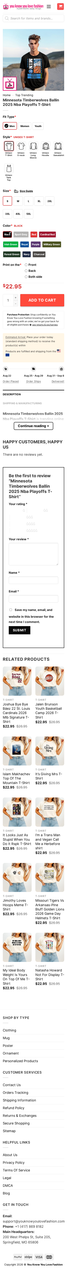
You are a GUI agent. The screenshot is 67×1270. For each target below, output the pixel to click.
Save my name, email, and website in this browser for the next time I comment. (31, 616)
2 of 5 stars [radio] (35, 510)
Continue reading (32, 426)
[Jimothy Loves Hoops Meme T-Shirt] (17, 877)
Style (7, 137)
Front (32, 265)
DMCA (8, 1186)
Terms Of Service (16, 1170)
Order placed (11, 381)
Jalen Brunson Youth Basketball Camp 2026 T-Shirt (48, 710)
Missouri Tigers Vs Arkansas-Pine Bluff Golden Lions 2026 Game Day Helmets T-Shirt (49, 909)
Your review (19, 539)
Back (32, 271)
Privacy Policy (14, 1162)
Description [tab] (12, 394)
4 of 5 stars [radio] (18, 524)
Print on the (12, 265)
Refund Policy (13, 1108)
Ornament (11, 1053)
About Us (10, 1155)
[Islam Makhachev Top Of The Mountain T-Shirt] (17, 750)
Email (14, 591)
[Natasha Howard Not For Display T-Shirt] (49, 947)
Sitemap (9, 1131)
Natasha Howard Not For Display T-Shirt (49, 974)
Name (14, 572)
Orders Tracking (15, 1093)
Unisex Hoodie (45, 154)
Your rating (18, 504)
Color (7, 225)
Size (7, 191)
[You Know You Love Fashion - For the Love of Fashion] (23, 7)
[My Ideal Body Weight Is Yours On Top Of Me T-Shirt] (17, 947)
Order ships (33, 381)
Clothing (9, 1030)
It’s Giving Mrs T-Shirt (48, 776)
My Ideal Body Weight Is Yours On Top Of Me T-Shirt (16, 976)
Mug (6, 1038)
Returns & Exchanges (19, 1116)
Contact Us (12, 1085)
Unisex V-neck (21, 154)
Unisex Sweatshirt (58, 154)
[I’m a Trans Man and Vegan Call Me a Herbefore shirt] (49, 811)
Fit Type (9, 117)
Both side (35, 277)
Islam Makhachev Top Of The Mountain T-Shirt (16, 778)
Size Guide (26, 190)
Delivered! (58, 381)
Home (7, 95)
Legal (7, 1178)
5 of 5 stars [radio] (18, 531)
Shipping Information (19, 1100)
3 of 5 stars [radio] (18, 517)
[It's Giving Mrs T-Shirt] (49, 750)
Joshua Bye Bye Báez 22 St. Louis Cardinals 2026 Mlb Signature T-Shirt (16, 713)
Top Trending (24, 95)
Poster (8, 1046)
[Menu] (48, 6)
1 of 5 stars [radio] (15, 510)
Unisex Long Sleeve (33, 155)
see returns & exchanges (45, 324)
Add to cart (42, 300)
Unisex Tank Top (8, 177)
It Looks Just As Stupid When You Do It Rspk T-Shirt (17, 839)
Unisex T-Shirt (8, 154)
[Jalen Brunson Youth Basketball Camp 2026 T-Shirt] (49, 681)
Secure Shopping (16, 1123)
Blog (6, 1193)
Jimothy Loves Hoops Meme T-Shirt (15, 904)
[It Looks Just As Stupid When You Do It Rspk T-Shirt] (17, 811)
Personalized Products (20, 1061)
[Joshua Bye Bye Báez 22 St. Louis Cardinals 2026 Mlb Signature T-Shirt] (17, 681)
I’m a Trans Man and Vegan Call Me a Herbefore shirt (47, 841)
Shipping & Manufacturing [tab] (22, 403)
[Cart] (60, 6)
